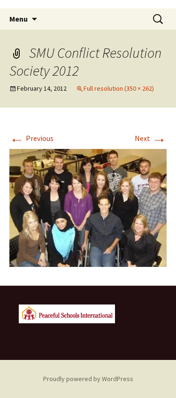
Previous (31, 138)
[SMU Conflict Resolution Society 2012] (88, 206)
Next (151, 138)
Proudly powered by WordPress (88, 379)
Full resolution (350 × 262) (119, 88)
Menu (18, 18)
